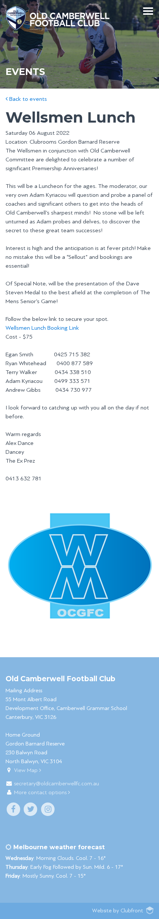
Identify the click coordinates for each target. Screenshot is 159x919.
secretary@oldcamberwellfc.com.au (56, 784)
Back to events (27, 99)
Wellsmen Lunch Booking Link (42, 328)
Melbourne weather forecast (58, 847)
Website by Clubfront (117, 911)
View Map (26, 770)
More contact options (41, 792)
